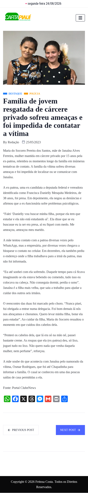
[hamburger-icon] (80, 17)
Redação (13, 142)
